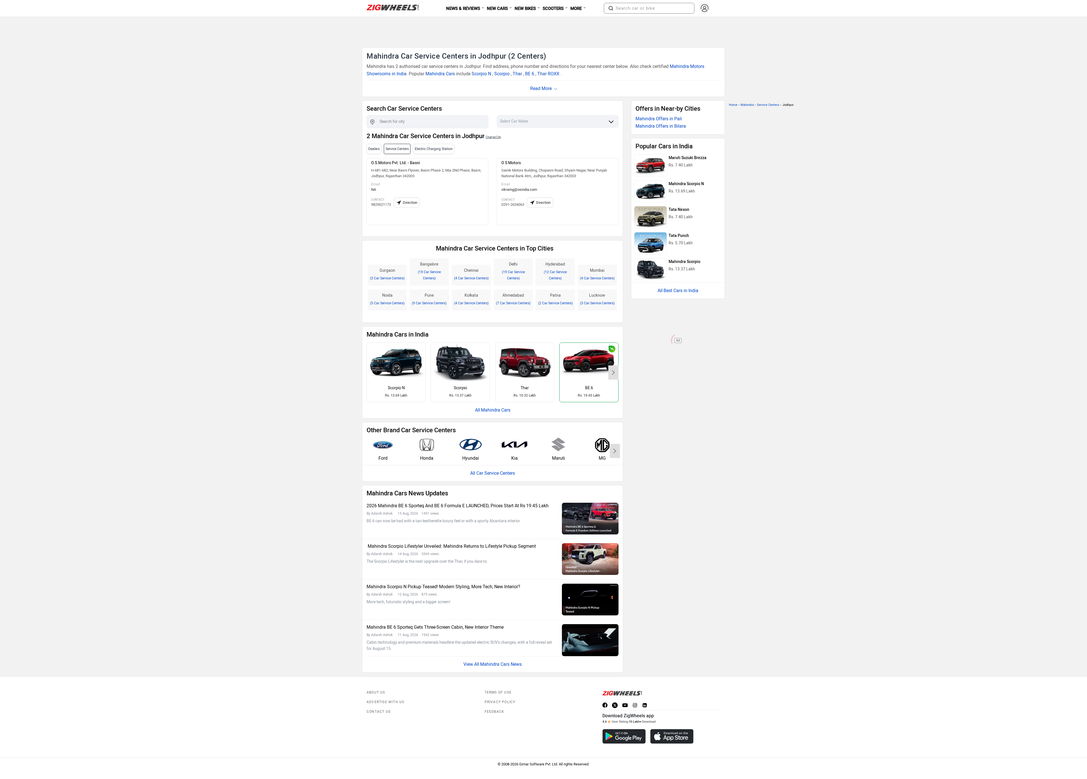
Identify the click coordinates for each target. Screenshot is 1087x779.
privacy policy (500, 702)
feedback (494, 712)
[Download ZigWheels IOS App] (672, 736)
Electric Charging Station (434, 149)
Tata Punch (679, 235)
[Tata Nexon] (650, 217)
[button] (611, 8)
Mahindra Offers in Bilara (660, 126)
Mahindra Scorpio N (686, 183)
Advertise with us (385, 702)
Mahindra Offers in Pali (658, 118)
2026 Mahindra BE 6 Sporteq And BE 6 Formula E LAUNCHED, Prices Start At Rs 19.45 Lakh (458, 505)
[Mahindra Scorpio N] (396, 362)
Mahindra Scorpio (684, 261)
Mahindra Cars (440, 73)
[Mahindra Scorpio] (460, 362)
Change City (493, 137)
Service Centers (768, 105)
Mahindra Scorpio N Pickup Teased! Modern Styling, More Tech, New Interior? (443, 586)
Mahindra (747, 105)
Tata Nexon (679, 209)
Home (733, 105)
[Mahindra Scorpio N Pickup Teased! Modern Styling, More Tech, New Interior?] (590, 599)
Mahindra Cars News (501, 664)
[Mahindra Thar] (524, 362)
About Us (376, 692)
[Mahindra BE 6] (589, 362)
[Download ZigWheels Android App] (624, 736)
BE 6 (529, 73)
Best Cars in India (681, 290)
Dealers (374, 149)
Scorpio (502, 73)
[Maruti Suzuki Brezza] (650, 165)
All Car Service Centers (492, 473)
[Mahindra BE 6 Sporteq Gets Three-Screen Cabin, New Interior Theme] (590, 640)
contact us (379, 712)
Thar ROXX (548, 73)
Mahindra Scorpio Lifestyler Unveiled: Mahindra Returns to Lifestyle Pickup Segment (451, 546)
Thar (517, 73)
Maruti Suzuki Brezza (688, 157)
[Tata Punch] (650, 243)
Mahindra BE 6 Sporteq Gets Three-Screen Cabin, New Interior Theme (435, 627)
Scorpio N (481, 73)
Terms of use (498, 692)
